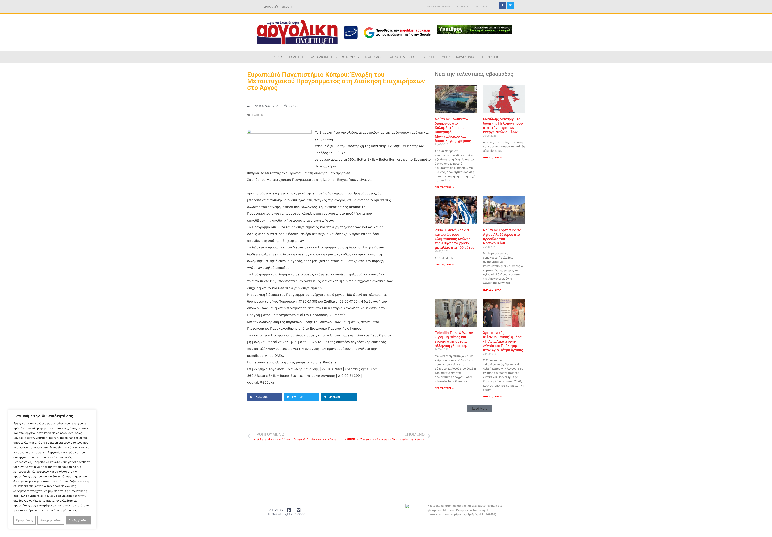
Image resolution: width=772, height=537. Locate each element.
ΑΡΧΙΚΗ (279, 57)
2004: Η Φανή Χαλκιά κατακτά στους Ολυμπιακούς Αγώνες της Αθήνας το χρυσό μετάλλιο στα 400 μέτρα (454, 238)
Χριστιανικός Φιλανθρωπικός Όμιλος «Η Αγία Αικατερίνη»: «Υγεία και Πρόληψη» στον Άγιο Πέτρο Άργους (503, 341)
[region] (52, 469)
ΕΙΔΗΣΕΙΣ (257, 115)
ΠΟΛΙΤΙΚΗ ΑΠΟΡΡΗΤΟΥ (438, 6)
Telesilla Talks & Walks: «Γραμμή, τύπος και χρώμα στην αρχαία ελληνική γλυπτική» (454, 339)
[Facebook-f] (502, 5)
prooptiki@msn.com (277, 6)
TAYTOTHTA (481, 6)
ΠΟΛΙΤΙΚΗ (296, 57)
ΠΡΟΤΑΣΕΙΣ (490, 57)
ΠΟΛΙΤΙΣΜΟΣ (373, 57)
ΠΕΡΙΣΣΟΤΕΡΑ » (444, 187)
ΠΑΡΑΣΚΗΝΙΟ (464, 57)
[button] (264, 397)
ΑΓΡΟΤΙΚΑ (397, 57)
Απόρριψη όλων (50, 520)
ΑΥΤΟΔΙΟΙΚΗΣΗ (322, 57)
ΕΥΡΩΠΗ (428, 57)
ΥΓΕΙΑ (446, 57)
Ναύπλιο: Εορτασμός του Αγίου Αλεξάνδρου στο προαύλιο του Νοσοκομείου (503, 236)
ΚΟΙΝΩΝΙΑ (348, 57)
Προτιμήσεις (24, 520)
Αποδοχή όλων (78, 520)
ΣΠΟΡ (413, 57)
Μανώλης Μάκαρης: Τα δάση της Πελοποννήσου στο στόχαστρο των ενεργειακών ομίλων (503, 125)
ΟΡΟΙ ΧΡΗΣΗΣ (462, 6)
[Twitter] (510, 5)
